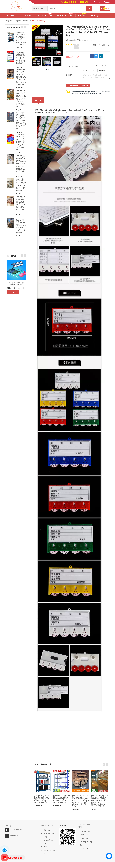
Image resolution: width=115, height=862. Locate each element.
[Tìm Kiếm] (89, 8)
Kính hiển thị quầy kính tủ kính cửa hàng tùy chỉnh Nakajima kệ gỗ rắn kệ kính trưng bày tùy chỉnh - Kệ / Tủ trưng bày (21, 225)
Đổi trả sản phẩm (49, 847)
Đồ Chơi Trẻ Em (85, 835)
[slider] (70, 44)
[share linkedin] (101, 56)
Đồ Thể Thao (84, 848)
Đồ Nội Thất (84, 838)
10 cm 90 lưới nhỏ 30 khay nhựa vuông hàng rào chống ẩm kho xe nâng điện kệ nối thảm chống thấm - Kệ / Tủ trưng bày (20, 142)
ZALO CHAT (64, 826)
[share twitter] (96, 56)
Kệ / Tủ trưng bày (38, 21)
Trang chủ (13, 16)
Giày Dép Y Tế (28, 16)
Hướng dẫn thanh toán (49, 841)
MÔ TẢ (38, 100)
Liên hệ (95, 16)
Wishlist (98, 2)
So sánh (107, 2)
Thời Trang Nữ (46, 15)
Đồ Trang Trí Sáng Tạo (86, 843)
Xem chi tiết (13, 292)
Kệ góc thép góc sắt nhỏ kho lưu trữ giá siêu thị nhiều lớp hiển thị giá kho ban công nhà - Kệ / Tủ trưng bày (21, 184)
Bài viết (82, 15)
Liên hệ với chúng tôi (49, 852)
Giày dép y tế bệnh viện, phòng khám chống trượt (16, 283)
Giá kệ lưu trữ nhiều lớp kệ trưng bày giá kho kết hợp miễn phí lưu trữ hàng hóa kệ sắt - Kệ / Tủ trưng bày (20, 58)
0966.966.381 (14, 835)
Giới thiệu (47, 830)
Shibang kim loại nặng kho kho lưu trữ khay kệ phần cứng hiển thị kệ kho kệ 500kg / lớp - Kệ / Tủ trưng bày (21, 38)
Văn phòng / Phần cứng (22, 21)
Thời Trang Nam (66, 15)
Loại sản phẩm (38, 9)
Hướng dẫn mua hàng (49, 835)
